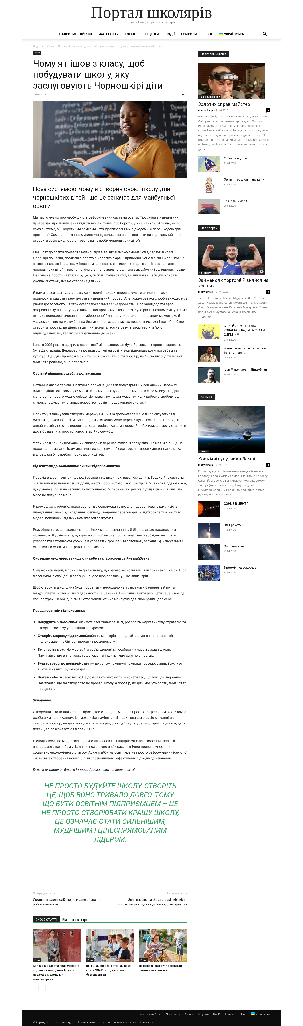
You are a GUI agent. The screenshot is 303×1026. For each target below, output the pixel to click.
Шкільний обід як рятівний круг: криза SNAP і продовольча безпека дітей (108, 970)
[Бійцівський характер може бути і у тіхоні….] (209, 354)
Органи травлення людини (244, 179)
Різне (208, 34)
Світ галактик (234, 546)
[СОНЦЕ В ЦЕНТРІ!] (209, 509)
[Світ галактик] (209, 552)
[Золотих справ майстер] (234, 81)
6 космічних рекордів (240, 567)
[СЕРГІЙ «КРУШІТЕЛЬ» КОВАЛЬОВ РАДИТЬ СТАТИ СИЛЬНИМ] (209, 331)
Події (170, 34)
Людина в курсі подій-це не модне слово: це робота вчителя (67, 902)
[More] (78, 872)
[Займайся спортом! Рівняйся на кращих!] (234, 256)
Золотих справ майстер (224, 104)
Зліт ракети (233, 525)
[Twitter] (47, 872)
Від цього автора (75, 920)
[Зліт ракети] (209, 530)
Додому (38, 46)
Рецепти (152, 34)
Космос (131, 34)
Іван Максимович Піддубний (245, 369)
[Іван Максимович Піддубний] (209, 375)
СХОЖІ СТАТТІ (46, 920)
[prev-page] (36, 988)
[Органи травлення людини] (209, 185)
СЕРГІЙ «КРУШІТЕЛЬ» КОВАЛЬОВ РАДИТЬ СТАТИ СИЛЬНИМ (244, 330)
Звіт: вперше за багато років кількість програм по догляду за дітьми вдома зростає (151, 902)
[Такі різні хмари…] (209, 206)
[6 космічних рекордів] (209, 573)
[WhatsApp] (68, 872)
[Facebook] (37, 872)
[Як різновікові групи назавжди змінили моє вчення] (163, 945)
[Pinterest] (57, 872)
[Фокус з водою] (209, 164)
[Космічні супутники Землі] (234, 429)
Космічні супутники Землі (226, 459)
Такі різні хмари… (236, 201)
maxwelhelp (205, 110)
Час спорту (108, 34)
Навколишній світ (75, 34)
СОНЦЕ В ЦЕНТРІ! (237, 503)
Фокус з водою (235, 158)
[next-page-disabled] (43, 988)
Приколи (189, 34)
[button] (264, 34)
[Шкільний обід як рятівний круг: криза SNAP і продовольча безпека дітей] (110, 945)
